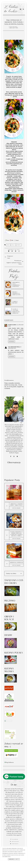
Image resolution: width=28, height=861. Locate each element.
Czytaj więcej (16, 538)
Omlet (8, 258)
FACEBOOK (15, 839)
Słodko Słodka (12, 324)
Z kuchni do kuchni (10, 8)
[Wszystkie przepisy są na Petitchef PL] (8, 690)
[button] (22, 6)
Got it (17, 859)
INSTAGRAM (15, 841)
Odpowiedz (11, 341)
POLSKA (13, 244)
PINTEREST (15, 843)
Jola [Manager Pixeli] (14, 346)
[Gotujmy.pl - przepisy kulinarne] (11, 758)
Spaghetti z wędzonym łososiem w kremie (14, 263)
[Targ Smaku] (8, 721)
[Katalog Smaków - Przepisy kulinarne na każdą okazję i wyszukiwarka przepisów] (9, 701)
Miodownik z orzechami (16, 562)
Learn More (11, 859)
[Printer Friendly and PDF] (11, 241)
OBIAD (8, 244)
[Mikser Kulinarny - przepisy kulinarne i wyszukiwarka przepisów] (10, 738)
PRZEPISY (19, 244)
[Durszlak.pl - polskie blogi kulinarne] (9, 762)
